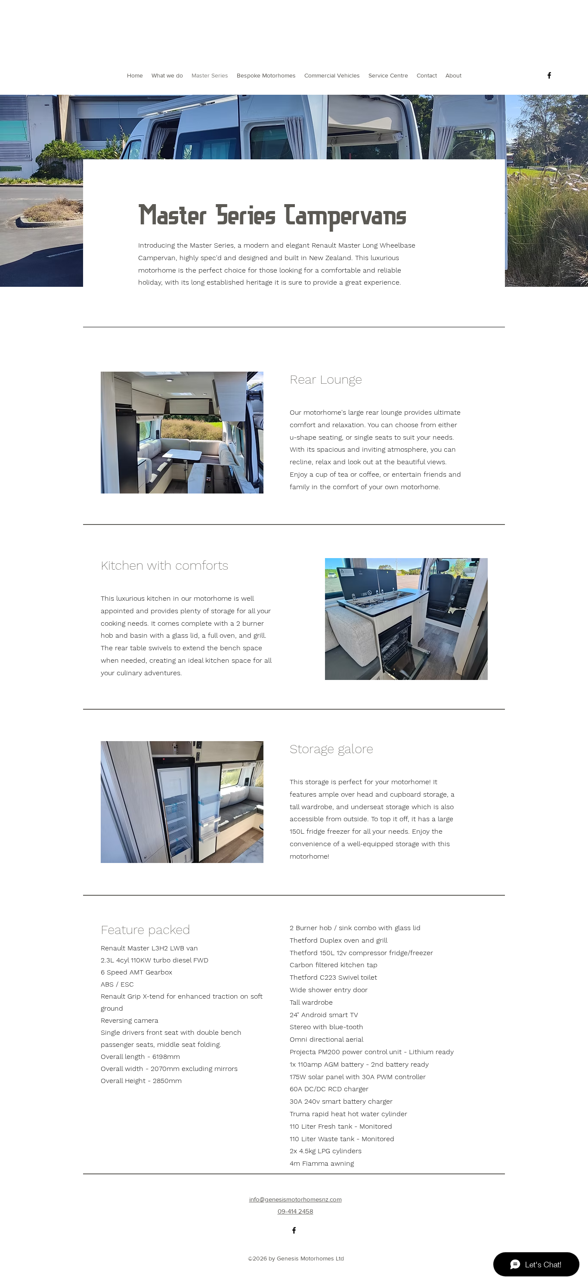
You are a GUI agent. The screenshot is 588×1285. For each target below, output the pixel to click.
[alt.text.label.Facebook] (549, 75)
